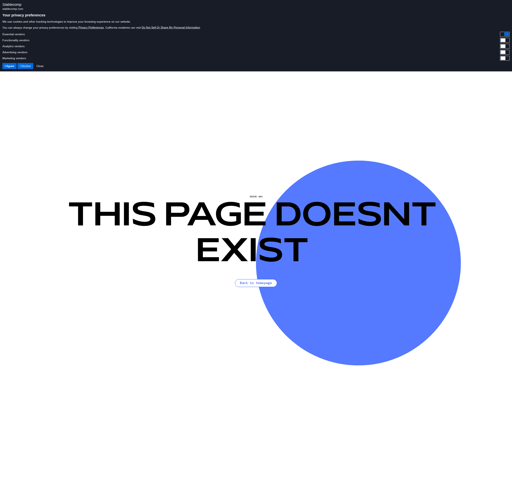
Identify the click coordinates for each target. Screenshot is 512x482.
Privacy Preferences (91, 27)
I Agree (9, 66)
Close (40, 66)
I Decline (25, 66)
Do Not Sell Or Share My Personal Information (171, 27)
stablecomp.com (12, 8)
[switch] (256, 34)
